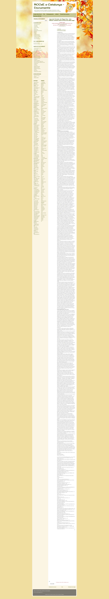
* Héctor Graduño (36, 129)
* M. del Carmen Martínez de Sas (36, 158)
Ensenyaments (50, 14)
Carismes (42, 95)
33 (60, 240)
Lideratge (42, 159)
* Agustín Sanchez (36, 82)
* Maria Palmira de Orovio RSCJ (36, 163)
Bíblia (41, 93)
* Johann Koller (36, 136)
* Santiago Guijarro (36, 224)
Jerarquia (42, 152)
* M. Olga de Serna (36, 154)
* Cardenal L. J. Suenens (36, 99)
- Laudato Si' (35, 64)
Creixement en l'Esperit (43, 106)
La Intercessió (43, 157)
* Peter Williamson (36, 213)
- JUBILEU (35, 32)
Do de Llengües (43, 115)
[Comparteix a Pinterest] (53, 583)
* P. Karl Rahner (36, 193)
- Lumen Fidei (35, 65)
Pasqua (42, 173)
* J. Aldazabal (35, 131)
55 (59, 451)
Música (42, 168)
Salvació (42, 194)
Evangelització (43, 130)
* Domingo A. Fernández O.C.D (36, 111)
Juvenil (42, 156)
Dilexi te (42, 109)
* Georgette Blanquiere (35, 123)
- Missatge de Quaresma (37, 68)
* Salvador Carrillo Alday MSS (36, 221)
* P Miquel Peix (36, 180)
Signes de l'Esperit (43, 204)
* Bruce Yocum (36, 92)
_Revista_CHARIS (36, 77)
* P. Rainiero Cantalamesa (35, 194)
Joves (42, 154)
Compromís (42, 97)
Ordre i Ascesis (43, 171)
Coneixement (43, 99)
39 (62, 284)
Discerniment (43, 112)
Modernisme (42, 166)
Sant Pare (42, 195)
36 (74, 254)
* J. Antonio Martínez (36, 132)
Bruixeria (42, 92)
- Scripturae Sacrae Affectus (37, 71)
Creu (41, 107)
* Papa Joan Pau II (36, 202)
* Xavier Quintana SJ (36, 234)
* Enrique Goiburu (36, 115)
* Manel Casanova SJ (36, 159)
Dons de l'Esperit (43, 117)
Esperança (42, 125)
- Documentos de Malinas (37, 57)
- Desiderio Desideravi (37, 53)
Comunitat (42, 98)
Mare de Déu (43, 163)
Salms (42, 193)
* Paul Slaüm (35, 208)
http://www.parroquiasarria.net (62, 24)
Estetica (42, 127)
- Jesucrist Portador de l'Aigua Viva (38, 61)
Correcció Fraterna (43, 104)
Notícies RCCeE (37, 16)
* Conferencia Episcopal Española (36, 105)
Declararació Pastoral (44, 108)
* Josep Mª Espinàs (36, 140)
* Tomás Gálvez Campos (36, 230)
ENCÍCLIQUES (43, 118)
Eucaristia (42, 129)
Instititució (42, 149)
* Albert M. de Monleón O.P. (35, 83)
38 (70, 267)
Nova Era (42, 169)
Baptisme (42, 91)
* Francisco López (36, 119)
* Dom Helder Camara (37, 109)
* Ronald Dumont (36, 217)
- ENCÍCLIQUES (36, 29)
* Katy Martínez (36, 144)
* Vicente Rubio (36, 231)
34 (67, 245)
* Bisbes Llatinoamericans (36, 90)
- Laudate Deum (36, 63)
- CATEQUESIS (36, 26)
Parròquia (42, 172)
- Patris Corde (35, 70)
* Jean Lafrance (36, 134)
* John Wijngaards (36, 139)
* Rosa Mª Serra (36, 218)
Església (42, 124)
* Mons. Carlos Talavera (36, 173)
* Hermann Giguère (36, 128)
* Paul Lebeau (35, 207)
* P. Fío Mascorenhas (36, 190)
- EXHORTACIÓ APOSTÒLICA (38, 30)
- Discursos (35, 28)
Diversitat (42, 113)
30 (60, 213)
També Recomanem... (65, 14)
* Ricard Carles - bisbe (37, 215)
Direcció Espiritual (43, 111)
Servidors (42, 203)
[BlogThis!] (51, 583)
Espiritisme (42, 126)
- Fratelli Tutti (35, 59)
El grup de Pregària (43, 121)
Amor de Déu (43, 89)
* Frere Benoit (35, 121)
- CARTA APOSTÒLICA (37, 24)
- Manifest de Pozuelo (37, 67)
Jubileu (42, 155)
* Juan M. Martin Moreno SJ (36, 141)
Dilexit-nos (42, 110)
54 (61, 445)
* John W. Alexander (36, 138)
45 (64, 343)
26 (65, 205)
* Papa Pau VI (35, 205)
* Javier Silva (35, 133)
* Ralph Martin (35, 214)
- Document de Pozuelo (37, 56)
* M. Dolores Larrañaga (35, 153)
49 (72, 389)
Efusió (42, 120)
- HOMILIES (35, 31)
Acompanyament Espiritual (43, 83)
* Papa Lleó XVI (36, 204)
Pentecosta (42, 176)
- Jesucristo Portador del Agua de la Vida (39, 62)
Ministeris (42, 165)
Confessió (42, 100)
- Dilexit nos (35, 54)
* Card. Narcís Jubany (37, 96)
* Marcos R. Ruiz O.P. (36, 162)
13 (73, 97)
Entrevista (42, 123)
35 (61, 248)
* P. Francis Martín (36, 189)
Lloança (42, 161)
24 (60, 192)
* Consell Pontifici (36, 108)
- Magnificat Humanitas (37, 66)
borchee (54, 594)
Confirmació (42, 101)
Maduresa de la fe (43, 162)
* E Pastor (35, 114)
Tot (44, 14)
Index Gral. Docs (38, 14)
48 (71, 378)
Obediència (42, 170)
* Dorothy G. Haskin (36, 113)
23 (63, 151)
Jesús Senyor (43, 153)
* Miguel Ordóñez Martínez (36, 170)
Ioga (41, 151)
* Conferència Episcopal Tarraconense (35, 107)
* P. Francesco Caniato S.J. (36, 188)
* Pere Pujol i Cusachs (37, 212)
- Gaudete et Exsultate (37, 60)
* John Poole (35, 137)
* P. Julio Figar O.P (36, 192)
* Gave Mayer (35, 122)
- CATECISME (35, 25)
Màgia (42, 167)
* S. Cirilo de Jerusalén (35, 220)
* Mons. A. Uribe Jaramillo (36, 172)
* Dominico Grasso (36, 112)
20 (68, 120)
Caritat (42, 96)
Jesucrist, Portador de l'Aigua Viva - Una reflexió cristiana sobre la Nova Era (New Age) (61, 19)
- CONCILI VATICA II (36, 27)
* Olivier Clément (36, 179)
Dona (41, 116)
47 (72, 372)
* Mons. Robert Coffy (36, 178)
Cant (41, 94)
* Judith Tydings (36, 143)
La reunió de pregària (44, 158)
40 (71, 286)
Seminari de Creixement (42, 202)
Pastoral (42, 174)
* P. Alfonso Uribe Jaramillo (36, 183)
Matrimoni (42, 164)
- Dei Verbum (35, 52)
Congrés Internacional (44, 102)
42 (60, 327)
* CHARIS (35, 93)
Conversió (42, 103)
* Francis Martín (36, 118)
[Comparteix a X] (52, 583)
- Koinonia (35, 76)
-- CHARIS (35, 33)
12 (65, 90)
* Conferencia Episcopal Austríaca (36, 103)
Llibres (56, 14)
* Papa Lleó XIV (36, 203)
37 (71, 262)
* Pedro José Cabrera (36, 211)
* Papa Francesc (36, 201)
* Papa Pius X (35, 206)
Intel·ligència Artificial (44, 150)
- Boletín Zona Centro (36, 75)
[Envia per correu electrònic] (50, 583)
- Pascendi (35, 69)
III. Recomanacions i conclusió (61, 30)
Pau (41, 175)
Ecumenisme (42, 119)
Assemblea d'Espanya (44, 90)
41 (64, 294)
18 (61, 112)
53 (73, 436)
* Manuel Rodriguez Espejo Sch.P (36, 161)
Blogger (63, 594)
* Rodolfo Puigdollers (36, 216)
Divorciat (42, 114)
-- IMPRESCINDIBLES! (37, 34)
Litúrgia (42, 160)
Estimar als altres (43, 128)
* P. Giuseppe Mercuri (36, 191)
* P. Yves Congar (36, 200)
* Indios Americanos (36, 130)
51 (60, 410)
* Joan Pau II (35, 135)
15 (68, 102)
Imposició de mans (43, 148)
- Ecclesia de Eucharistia (37, 58)
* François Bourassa (36, 120)
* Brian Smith (35, 91)
